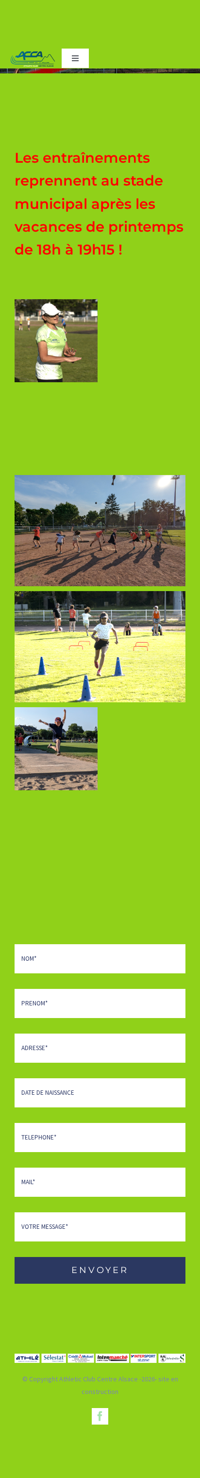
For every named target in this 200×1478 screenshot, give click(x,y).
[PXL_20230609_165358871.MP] (100, 530)
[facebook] (100, 1416)
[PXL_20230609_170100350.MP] (56, 748)
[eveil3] (56, 340)
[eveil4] (100, 646)
